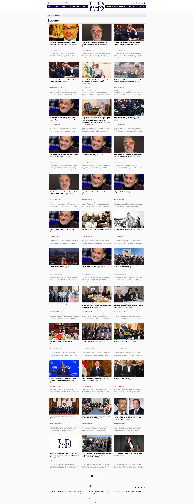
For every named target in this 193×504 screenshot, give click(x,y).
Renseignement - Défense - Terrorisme (115, 6)
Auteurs (142, 6)
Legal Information (79, 498)
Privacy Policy (94, 498)
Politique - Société (74, 6)
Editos (63, 6)
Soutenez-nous (104, 494)
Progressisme (130, 491)
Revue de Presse (84, 494)
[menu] (49, 6)
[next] (101, 476)
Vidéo (111, 494)
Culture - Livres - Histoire (118, 491)
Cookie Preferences (103, 498)
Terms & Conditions (113, 498)
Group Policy (87, 498)
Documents (138, 491)
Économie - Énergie (132, 6)
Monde (84, 6)
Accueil (56, 6)
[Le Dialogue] (96, 10)
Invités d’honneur (94, 494)
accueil (50, 15)
